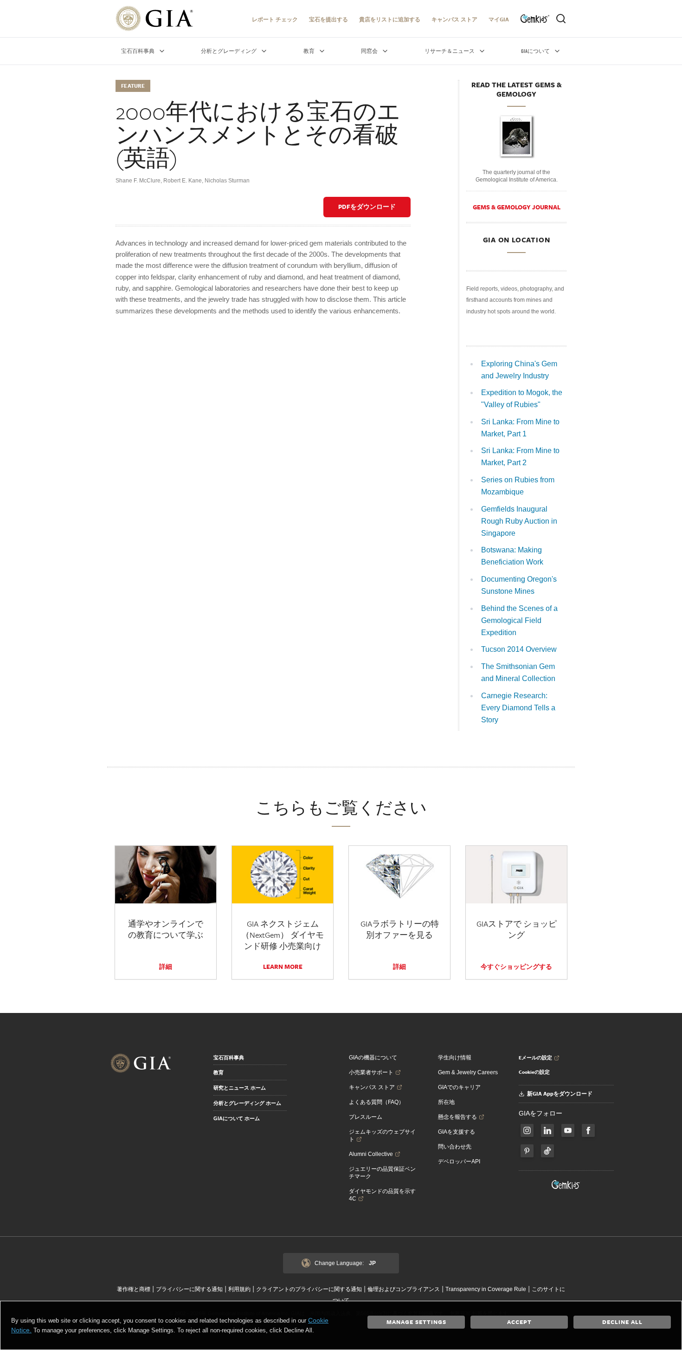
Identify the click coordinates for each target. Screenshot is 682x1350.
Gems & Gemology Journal (516, 207)
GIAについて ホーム (236, 1118)
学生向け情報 (454, 1057)
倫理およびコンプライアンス (403, 1289)
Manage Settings (416, 1322)
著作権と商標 (133, 1289)
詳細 (165, 966)
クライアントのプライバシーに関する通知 (309, 1289)
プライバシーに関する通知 (189, 1289)
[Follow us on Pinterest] (527, 1151)
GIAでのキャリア (459, 1087)
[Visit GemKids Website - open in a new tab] (566, 1184)
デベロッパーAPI (459, 1161)
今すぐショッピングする (516, 966)
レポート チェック (275, 19)
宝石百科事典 (228, 1057)
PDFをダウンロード (367, 206)
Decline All (622, 1322)
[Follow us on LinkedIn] (547, 1130)
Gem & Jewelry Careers (468, 1072)
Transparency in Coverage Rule (485, 1289)
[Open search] (560, 18)
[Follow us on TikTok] (547, 1151)
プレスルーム (365, 1117)
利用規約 (239, 1289)
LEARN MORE (282, 966)
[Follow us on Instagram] (588, 1130)
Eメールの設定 (535, 1057)
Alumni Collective (371, 1154)
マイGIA (499, 19)
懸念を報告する (457, 1117)
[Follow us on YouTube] (568, 1130)
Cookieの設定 (534, 1072)
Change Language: (345, 1263)
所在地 (446, 1102)
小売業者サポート (371, 1072)
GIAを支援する (456, 1132)
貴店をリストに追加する (389, 19)
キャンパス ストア (454, 19)
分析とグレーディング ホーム (247, 1103)
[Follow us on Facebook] (527, 1130)
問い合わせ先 (454, 1146)
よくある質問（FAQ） (376, 1102)
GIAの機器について (373, 1057)
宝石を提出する (328, 19)
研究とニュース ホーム (239, 1087)
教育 (218, 1072)
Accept (519, 1322)
